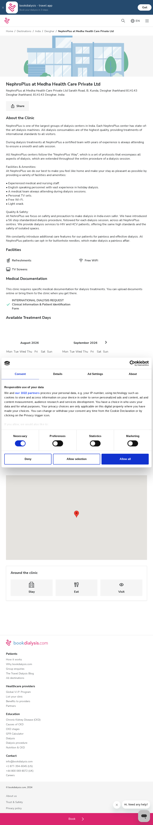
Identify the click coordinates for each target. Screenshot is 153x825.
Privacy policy (14, 808)
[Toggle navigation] (147, 21)
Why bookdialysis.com (19, 664)
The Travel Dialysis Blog (20, 673)
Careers (10, 775)
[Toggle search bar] (123, 21)
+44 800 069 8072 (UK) (19, 771)
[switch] (57, 444)
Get (144, 7)
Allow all (125, 459)
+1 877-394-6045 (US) (19, 766)
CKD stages (13, 729)
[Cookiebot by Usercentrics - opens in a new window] (132, 363)
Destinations (24, 31)
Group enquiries (15, 669)
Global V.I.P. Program (18, 692)
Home (9, 31)
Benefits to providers (18, 701)
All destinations (15, 678)
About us (11, 796)
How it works (14, 659)
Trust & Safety (14, 802)
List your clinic (14, 696)
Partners (11, 706)
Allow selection (77, 459)
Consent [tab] (20, 373)
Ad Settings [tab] (95, 373)
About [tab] (133, 373)
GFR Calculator (15, 734)
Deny (28, 459)
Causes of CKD (15, 724)
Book (72, 819)
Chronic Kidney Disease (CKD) (23, 720)
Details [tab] (57, 373)
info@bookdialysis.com (19, 761)
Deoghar (49, 31)
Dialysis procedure (16, 743)
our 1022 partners (27, 393)
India (38, 31)
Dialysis (10, 738)
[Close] (3, 7)
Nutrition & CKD (15, 747)
